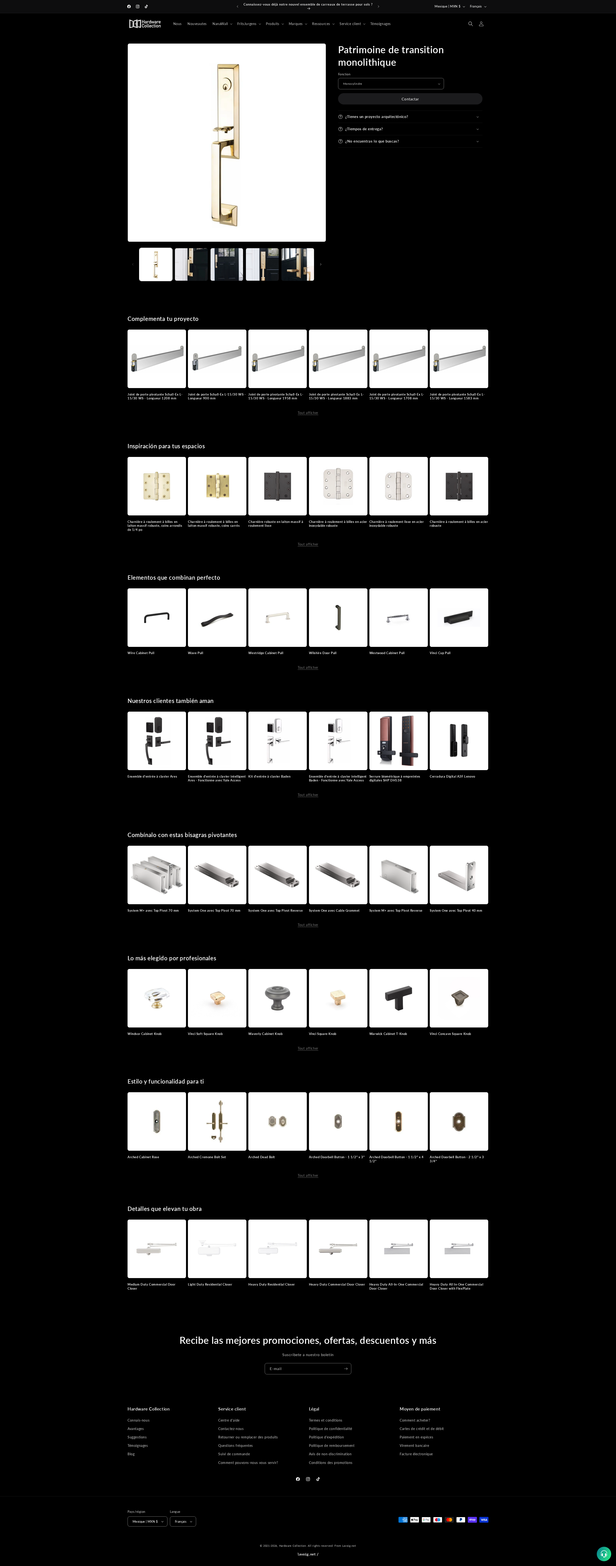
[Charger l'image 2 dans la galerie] (191, 264)
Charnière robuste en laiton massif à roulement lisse (275, 524)
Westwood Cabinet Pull (387, 653)
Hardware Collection (292, 1545)
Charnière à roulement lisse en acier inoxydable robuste (396, 524)
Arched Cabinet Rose (143, 1157)
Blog (131, 1454)
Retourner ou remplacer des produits (248, 1437)
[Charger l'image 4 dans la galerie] (262, 264)
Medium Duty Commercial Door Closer (151, 1286)
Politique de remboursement (332, 1445)
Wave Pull (195, 653)
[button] (222, 24)
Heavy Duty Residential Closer (271, 1284)
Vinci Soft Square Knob (205, 1034)
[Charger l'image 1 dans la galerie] (155, 264)
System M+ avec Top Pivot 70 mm (153, 910)
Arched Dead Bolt (261, 1157)
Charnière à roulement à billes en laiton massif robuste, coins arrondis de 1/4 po (155, 526)
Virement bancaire (414, 1445)
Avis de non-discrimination (330, 1454)
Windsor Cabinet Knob (145, 1034)
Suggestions (137, 1437)
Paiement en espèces (416, 1437)
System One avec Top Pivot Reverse (275, 910)
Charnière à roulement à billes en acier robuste (459, 524)
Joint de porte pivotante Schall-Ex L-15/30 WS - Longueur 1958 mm (275, 396)
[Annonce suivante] (378, 6)
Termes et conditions (325, 1420)
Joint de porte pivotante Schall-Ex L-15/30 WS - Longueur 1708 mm (396, 396)
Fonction (344, 74)
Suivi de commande (234, 1454)
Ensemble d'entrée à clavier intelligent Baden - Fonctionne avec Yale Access (338, 778)
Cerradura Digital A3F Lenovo (452, 776)
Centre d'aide (229, 1420)
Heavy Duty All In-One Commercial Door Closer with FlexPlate (456, 1286)
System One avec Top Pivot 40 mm (456, 910)
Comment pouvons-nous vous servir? (248, 1463)
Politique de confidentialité (330, 1429)
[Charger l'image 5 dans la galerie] (297, 264)
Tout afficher (308, 413)
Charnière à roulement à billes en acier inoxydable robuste (338, 524)
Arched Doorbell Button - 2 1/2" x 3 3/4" (457, 1159)
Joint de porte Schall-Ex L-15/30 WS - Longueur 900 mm (217, 396)
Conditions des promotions (331, 1463)
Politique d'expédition (326, 1437)
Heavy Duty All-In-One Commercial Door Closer (396, 1286)
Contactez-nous (231, 1429)
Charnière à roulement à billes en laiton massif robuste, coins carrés (214, 524)
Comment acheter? (415, 1420)
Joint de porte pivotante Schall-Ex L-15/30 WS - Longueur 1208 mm (155, 396)
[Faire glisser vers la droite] (320, 264)
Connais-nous (138, 1420)
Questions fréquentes (235, 1445)
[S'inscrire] (345, 1368)
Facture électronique (416, 1454)
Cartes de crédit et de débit (422, 1429)
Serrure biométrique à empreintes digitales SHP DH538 (394, 778)
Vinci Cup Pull (440, 653)
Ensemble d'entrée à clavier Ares (152, 776)
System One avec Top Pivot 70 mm (214, 910)
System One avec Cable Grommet (334, 910)
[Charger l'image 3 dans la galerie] (226, 264)
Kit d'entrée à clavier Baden (269, 776)
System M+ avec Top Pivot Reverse (396, 910)
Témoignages (138, 1445)
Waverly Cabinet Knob (265, 1034)
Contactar (410, 99)
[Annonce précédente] (237, 6)
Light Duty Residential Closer (210, 1284)
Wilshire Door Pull (323, 653)
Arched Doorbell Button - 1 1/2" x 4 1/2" (396, 1159)
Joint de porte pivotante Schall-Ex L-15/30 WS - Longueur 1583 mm (457, 396)
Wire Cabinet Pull (141, 653)
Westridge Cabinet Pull (265, 653)
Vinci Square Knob (322, 1034)
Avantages (136, 1429)
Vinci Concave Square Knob (450, 1034)
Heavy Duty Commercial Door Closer (337, 1284)
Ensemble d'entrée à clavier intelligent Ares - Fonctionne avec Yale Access (217, 778)
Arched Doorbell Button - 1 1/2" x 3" (337, 1157)
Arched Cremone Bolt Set (207, 1157)
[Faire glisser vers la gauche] (133, 264)
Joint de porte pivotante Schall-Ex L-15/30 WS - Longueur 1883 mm (336, 396)
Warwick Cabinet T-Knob (388, 1034)
